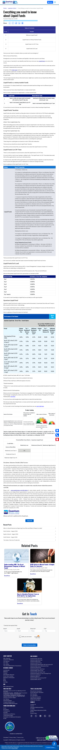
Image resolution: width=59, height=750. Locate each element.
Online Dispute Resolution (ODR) (38, 710)
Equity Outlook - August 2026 (10, 534)
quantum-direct (12, 8)
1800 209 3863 (41, 740)
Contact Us (33, 704)
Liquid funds (42, 61)
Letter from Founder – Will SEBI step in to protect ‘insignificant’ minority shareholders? (15, 693)
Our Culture (6, 664)
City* (45, 628)
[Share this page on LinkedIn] (19, 23)
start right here (40, 406)
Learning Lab (6, 670)
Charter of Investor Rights (9, 697)
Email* (18, 628)
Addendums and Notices (9, 714)
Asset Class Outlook (8, 676)
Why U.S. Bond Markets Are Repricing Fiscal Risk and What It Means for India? (22, 528)
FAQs (4, 680)
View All (29, 520)
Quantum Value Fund (35, 661)
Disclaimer (6, 737)
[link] (10, 2)
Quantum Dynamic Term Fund (37, 669)
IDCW (4, 718)
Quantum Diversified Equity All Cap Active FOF (41, 664)
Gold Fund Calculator (35, 700)
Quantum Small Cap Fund (36, 660)
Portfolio (5, 712)
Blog (4, 679)
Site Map (5, 682)
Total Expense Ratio (8, 715)
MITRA (32, 711)
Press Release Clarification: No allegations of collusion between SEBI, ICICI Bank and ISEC (14, 696)
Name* (5, 628)
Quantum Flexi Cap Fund (36, 658)
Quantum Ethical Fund (35, 667)
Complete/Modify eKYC (9, 702)
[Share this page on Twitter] (16, 23)
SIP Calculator (33, 694)
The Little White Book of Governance (12, 665)
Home (5, 8)
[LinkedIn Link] (45, 716)
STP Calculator (34, 695)
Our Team (5, 662)
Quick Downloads (7, 700)
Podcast (5, 673)
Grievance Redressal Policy (36, 707)
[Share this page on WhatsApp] (9, 23)
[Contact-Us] (57, 435)
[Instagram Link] (49, 716)
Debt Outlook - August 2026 (10, 531)
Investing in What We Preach (10, 703)
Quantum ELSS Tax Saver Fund (37, 672)
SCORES (32, 708)
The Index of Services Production (11, 540)
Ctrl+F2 (54, 745)
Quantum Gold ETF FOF (36, 663)
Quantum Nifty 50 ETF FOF (36, 670)
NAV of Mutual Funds (8, 686)
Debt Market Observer (8, 674)
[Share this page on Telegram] (22, 23)
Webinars (5, 671)
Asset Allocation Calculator (36, 692)
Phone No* (33, 628)
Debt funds (14, 70)
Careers (32, 705)
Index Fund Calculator (35, 698)
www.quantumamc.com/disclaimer (19, 490)
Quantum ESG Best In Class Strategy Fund (40, 673)
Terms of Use (20, 737)
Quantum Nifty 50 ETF (35, 679)
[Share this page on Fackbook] (13, 23)
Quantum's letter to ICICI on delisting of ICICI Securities (14, 691)
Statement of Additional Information (12, 717)
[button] (54, 2)
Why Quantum (6, 658)
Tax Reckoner (6, 711)
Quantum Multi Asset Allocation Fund (39, 666)
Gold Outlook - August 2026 (10, 537)
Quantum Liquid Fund (35, 675)
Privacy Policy (15, 748)
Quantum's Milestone (8, 659)
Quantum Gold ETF (35, 676)
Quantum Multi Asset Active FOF (38, 677)
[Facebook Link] (31, 716)
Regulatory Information (9, 677)
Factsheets (6, 709)
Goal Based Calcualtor (35, 697)
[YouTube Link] (40, 716)
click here (13, 396)
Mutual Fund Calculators (36, 691)
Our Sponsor (6, 661)
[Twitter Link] (36, 716)
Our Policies (6, 699)
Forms (4, 708)
